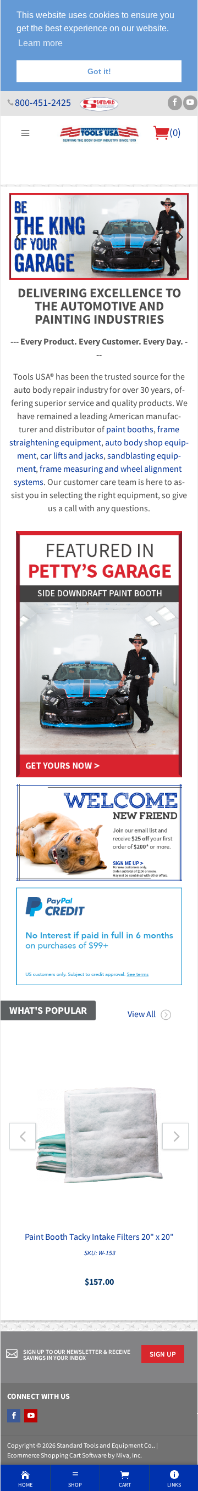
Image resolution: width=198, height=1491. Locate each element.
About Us (25, 190)
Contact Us (169, 190)
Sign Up (163, 1353)
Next (180, 236)
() (175, 132)
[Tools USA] (99, 133)
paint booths (129, 428)
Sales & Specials (116, 190)
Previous (18, 236)
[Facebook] (175, 102)
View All (142, 1013)
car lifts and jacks (71, 455)
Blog (99, 203)
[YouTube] (190, 102)
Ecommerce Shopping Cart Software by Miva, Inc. (74, 1455)
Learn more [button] (40, 43)
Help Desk (64, 190)
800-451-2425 (43, 103)
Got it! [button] (99, 71)
